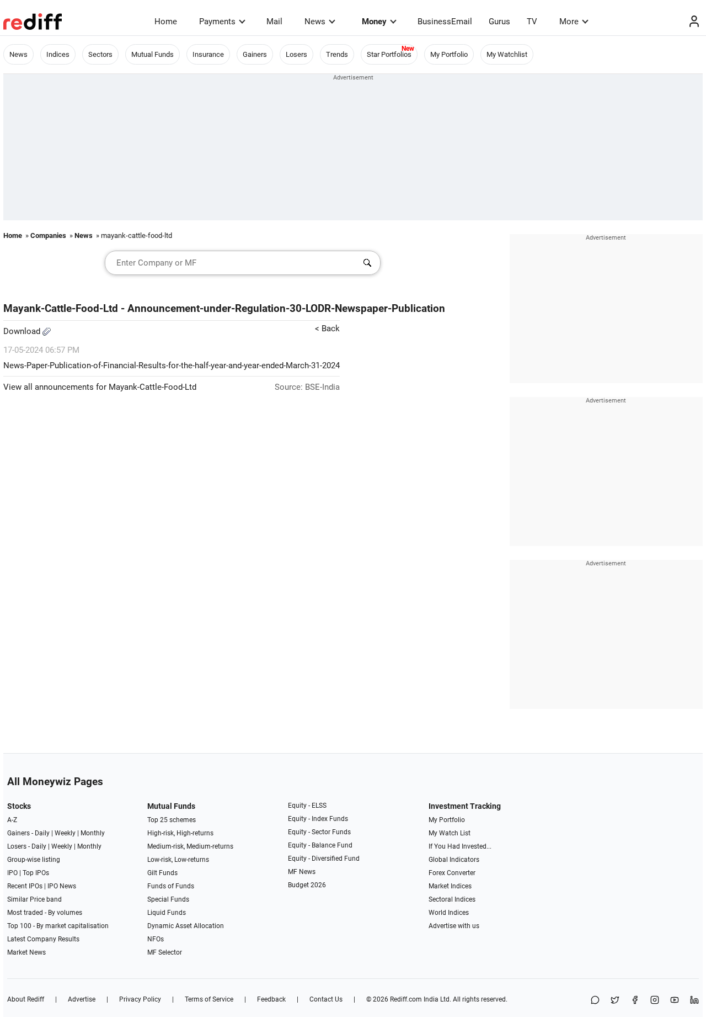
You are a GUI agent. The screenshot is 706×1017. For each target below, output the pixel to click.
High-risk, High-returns (180, 833)
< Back (327, 328)
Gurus (499, 22)
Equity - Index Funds (318, 819)
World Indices (449, 913)
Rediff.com (406, 999)
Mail (274, 22)
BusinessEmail (445, 22)
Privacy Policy (140, 999)
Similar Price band (34, 899)
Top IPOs (36, 873)
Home (165, 22)
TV (532, 22)
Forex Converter (452, 873)
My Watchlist (506, 54)
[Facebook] (634, 1000)
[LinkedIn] (694, 1000)
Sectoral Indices (452, 899)
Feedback (271, 999)
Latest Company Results (43, 939)
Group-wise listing (33, 860)
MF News (301, 872)
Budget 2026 (307, 885)
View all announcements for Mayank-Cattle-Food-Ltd (99, 387)
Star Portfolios (389, 54)
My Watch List (449, 833)
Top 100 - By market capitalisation (58, 926)
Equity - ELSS (307, 805)
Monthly (93, 833)
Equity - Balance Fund (320, 845)
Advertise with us (454, 926)
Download (22, 331)
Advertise (81, 999)
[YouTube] (674, 1000)
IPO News (61, 886)
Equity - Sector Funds (319, 832)
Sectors (100, 54)
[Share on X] (615, 1000)
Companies (48, 235)
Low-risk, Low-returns (178, 860)
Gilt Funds (162, 873)
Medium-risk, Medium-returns (190, 846)
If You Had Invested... (460, 846)
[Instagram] (654, 1000)
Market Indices (450, 886)
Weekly (65, 833)
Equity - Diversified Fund (324, 858)
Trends (337, 54)
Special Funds (168, 899)
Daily (42, 833)
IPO (12, 873)
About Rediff (25, 999)
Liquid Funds (166, 913)
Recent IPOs (24, 886)
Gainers (255, 54)
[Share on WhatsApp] (595, 1000)
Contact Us (326, 999)
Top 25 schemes (171, 820)
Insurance (208, 54)
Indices (57, 54)
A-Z (12, 820)
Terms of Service (209, 999)
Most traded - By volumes (44, 913)
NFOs (155, 939)
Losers (296, 54)
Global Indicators (454, 860)
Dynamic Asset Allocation (185, 926)
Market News (26, 952)
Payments (217, 22)
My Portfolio (449, 54)
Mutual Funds (152, 54)
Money (374, 22)
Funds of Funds (170, 886)
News (314, 22)
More (569, 22)
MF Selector (164, 952)
